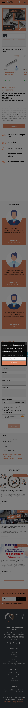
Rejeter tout (14, 359)
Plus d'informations (7, 355)
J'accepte (14, 363)
